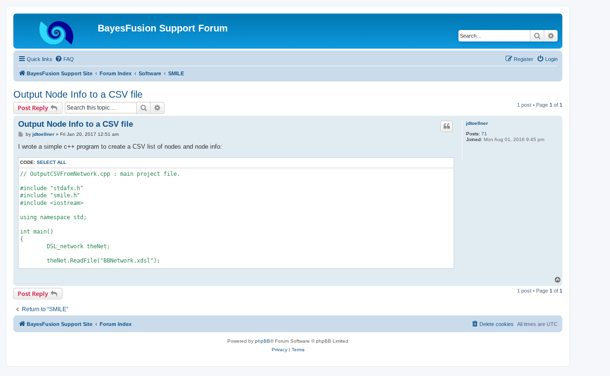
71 (484, 133)
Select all (51, 162)
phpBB (262, 341)
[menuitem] (64, 59)
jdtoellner (477, 123)
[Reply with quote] (446, 126)
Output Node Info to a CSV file (77, 94)
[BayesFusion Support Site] (57, 31)
